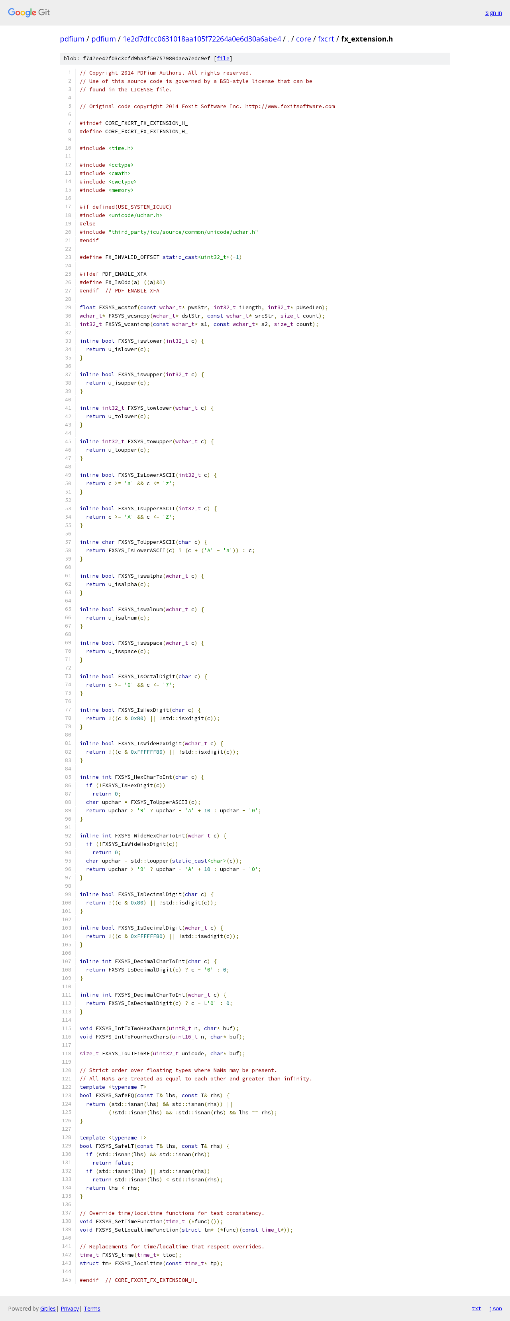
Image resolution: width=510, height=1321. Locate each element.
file (223, 58)
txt (476, 1308)
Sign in (493, 12)
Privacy (70, 1308)
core (303, 38)
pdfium (72, 38)
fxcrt (326, 38)
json (495, 1308)
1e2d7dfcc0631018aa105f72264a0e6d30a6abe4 (202, 38)
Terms (92, 1308)
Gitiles (48, 1308)
